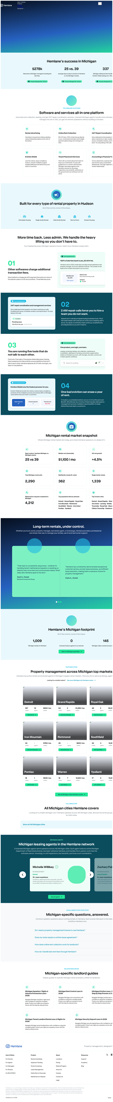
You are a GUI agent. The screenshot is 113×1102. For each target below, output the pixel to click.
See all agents (55, 897)
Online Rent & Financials (38, 1073)
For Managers (10, 1066)
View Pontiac (30, 784)
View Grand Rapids (66, 715)
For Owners (9, 1059)
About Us (59, 1069)
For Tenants (9, 1069)
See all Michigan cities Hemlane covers (70, 794)
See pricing (74, 44)
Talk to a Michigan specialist (51, 44)
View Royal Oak (98, 715)
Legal (57, 1080)
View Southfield (98, 749)
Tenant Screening (36, 1066)
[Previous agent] (22, 874)
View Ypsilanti (97, 784)
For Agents (9, 1062)
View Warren (64, 784)
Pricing (19, 5)
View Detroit (30, 715)
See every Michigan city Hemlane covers (80, 680)
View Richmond (65, 749)
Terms (109, 1097)
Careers (58, 1073)
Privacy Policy (18, 1089)
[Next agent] (90, 874)
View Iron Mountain (32, 749)
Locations (20, 7)
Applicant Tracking (36, 1062)
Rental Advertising (36, 1059)
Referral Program (61, 1066)
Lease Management (37, 1069)
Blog (82, 1066)
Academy (84, 1062)
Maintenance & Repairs (38, 1076)
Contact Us (59, 1076)
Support (83, 1059)
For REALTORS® (11, 1073)
